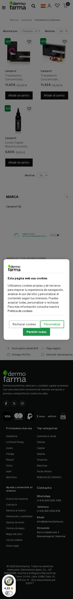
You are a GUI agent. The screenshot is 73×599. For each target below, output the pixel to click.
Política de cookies (20, 311)
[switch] (9, 593)
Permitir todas (36, 332)
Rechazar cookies (24, 324)
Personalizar (52, 324)
